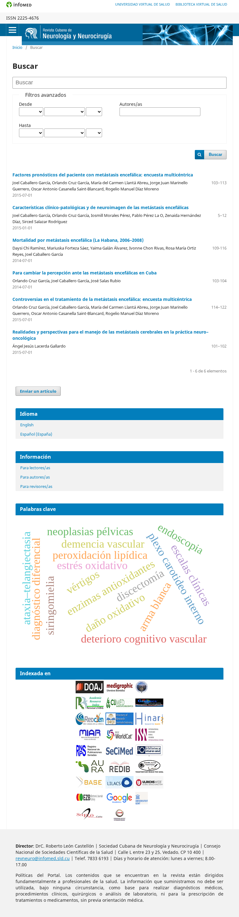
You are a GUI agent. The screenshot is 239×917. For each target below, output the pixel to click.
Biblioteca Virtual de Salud (201, 4)
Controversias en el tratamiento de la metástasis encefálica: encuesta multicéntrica (102, 299)
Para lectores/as (35, 467)
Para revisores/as (36, 486)
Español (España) (36, 434)
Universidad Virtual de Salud (142, 4)
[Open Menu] (12, 30)
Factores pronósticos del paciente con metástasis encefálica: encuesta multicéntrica (102, 175)
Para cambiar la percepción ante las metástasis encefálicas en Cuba (84, 273)
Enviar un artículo (38, 391)
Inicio (17, 47)
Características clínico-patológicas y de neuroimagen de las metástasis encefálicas (100, 207)
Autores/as (131, 104)
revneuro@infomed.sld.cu (43, 858)
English (27, 425)
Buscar (215, 154)
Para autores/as (35, 477)
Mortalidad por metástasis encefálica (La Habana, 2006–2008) (77, 240)
